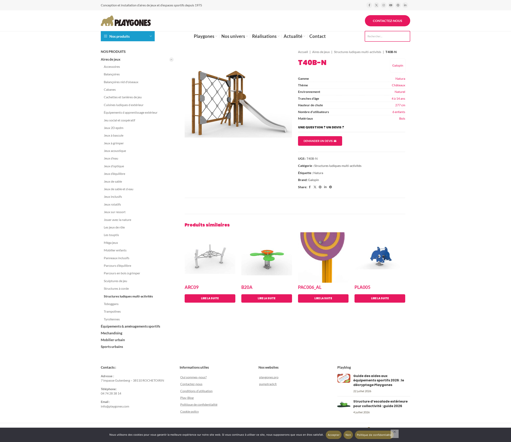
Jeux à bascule (113, 135)
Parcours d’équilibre (117, 265)
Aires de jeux (110, 59)
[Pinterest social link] (398, 5)
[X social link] (376, 5)
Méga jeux (111, 242)
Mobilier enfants (115, 250)
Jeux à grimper (114, 143)
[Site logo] (126, 20)
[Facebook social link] (369, 5)
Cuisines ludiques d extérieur (124, 105)
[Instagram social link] (384, 5)
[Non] (395, 434)
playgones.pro (268, 377)
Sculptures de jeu (115, 281)
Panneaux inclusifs (116, 258)
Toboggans (111, 304)
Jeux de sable (113, 181)
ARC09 (192, 287)
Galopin (397, 65)
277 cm (400, 105)
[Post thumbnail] (343, 383)
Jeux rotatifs (112, 204)
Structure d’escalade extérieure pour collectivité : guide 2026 (380, 403)
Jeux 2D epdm (113, 128)
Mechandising (111, 333)
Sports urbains (112, 347)
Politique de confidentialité (198, 404)
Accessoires (112, 66)
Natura (400, 78)
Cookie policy (189, 411)
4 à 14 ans (398, 98)
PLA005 (362, 287)
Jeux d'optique (114, 166)
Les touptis (111, 235)
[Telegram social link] (330, 187)
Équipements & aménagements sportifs (130, 326)
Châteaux (398, 85)
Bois (402, 118)
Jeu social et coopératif (119, 120)
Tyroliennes (112, 319)
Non (348, 434)
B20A (247, 287)
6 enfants (398, 112)
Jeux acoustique (115, 151)
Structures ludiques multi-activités (128, 296)
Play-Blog (187, 398)
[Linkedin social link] (405, 5)
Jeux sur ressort (115, 212)
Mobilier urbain (113, 340)
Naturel (400, 92)
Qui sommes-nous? (193, 377)
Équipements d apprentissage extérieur (130, 112)
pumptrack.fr (268, 384)
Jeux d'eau (111, 158)
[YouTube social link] (391, 5)
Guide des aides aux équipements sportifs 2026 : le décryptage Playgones (378, 380)
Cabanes (110, 89)
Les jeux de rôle (114, 227)
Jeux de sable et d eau (118, 189)
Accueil (303, 52)
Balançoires (112, 74)
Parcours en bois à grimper (122, 273)
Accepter (334, 434)
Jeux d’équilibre (114, 173)
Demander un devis (318, 141)
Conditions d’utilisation (196, 391)
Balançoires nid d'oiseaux (121, 82)
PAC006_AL (309, 287)
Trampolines (112, 311)
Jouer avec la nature (117, 219)
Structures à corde (116, 288)
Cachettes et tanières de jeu (123, 97)
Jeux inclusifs (113, 196)
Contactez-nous (387, 21)
